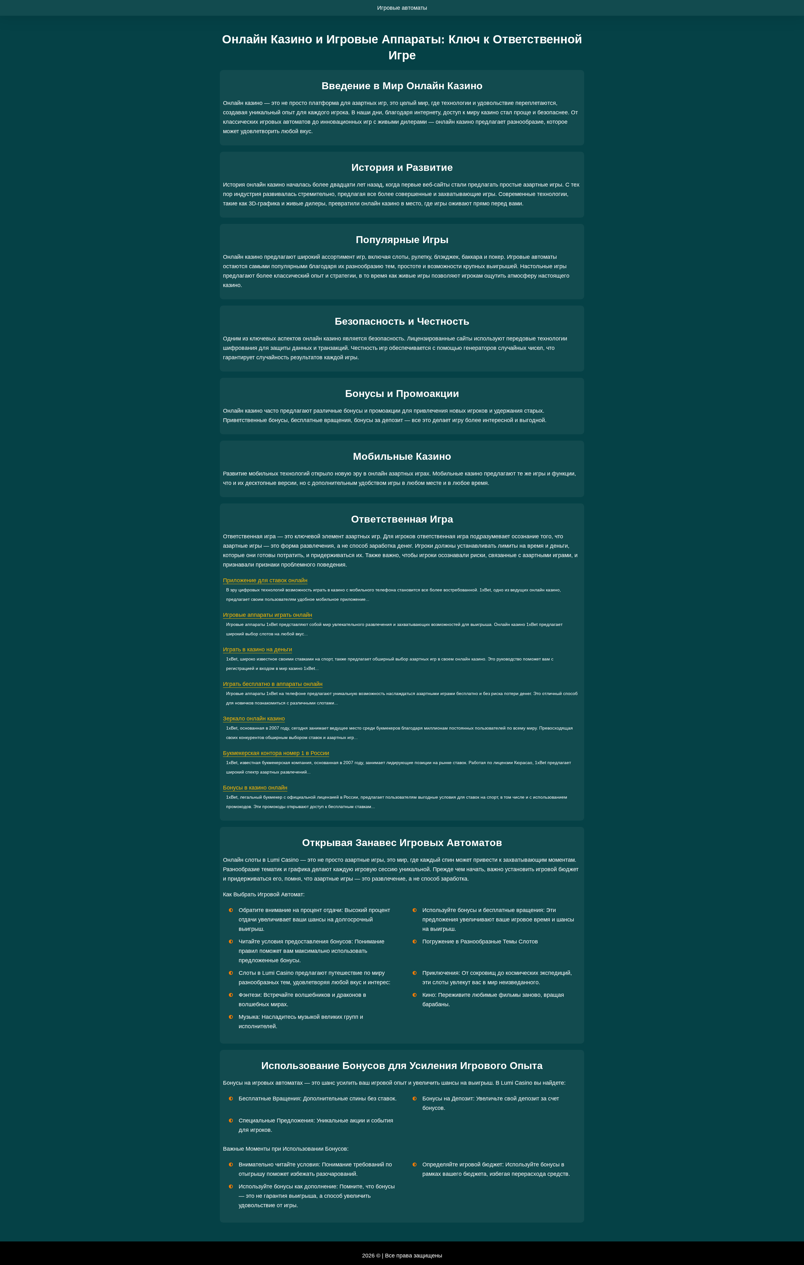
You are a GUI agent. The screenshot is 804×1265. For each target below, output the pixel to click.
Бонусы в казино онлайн (255, 788)
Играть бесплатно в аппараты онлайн (273, 684)
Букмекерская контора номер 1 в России (276, 753)
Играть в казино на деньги (257, 649)
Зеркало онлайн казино (254, 718)
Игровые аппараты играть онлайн (267, 615)
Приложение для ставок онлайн (265, 580)
